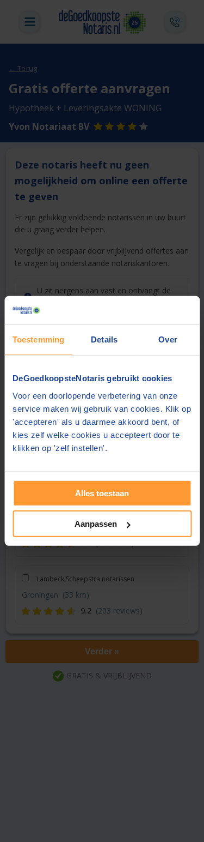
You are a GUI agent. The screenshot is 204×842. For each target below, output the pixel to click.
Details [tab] (104, 339)
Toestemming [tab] (38, 339)
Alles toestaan (102, 493)
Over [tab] (167, 339)
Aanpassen (96, 523)
